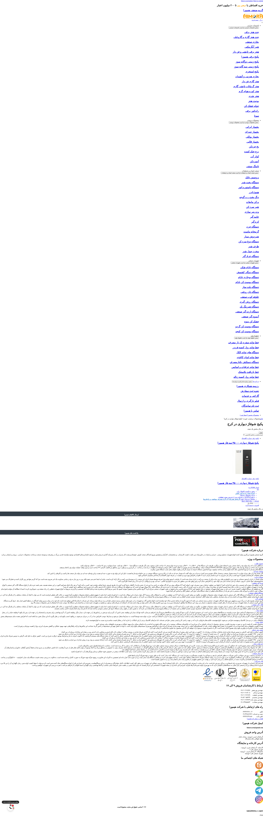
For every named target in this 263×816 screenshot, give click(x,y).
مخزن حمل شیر (251, 251)
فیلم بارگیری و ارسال (248, 401)
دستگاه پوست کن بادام (247, 282)
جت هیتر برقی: (258, 644)
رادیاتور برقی (252, 111)
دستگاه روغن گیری (249, 302)
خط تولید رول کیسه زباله (246, 377)
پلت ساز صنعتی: (257, 653)
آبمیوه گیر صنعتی (250, 316)
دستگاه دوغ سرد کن (248, 241)
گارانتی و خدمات (250, 396)
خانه (261, 419)
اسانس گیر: (259, 599)
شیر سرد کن (252, 207)
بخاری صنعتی (252, 42)
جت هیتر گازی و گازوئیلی (246, 37)
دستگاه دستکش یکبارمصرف (244, 362)
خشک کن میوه (251, 321)
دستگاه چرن (252, 226)
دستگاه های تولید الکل (247, 352)
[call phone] (10, 808)
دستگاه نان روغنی (250, 292)
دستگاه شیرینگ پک (249, 306)
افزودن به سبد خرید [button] (252, 505)
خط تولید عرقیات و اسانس (245, 367)
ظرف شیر (253, 246)
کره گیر (255, 221)
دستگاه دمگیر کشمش (248, 272)
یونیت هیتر (253, 101)
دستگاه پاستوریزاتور (248, 187)
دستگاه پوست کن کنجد (247, 331)
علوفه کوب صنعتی (249, 297)
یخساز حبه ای (252, 132)
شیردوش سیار (251, 236)
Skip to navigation (247, 1)
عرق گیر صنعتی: (257, 583)
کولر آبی (254, 156)
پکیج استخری (252, 71)
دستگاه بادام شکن (249, 267)
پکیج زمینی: (259, 622)
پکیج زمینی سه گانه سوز (246, 66)
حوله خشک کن (251, 106)
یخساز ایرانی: (258, 577)
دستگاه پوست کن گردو (247, 326)
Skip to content (258, 1)
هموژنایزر (254, 192)
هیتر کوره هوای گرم (249, 91)
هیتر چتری (254, 96)
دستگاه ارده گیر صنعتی (247, 311)
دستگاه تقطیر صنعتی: (255, 593)
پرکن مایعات (252, 202)
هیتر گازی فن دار (250, 81)
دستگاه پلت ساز (250, 287)
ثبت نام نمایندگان (250, 406)
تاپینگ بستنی (252, 166)
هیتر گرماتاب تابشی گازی (246, 86)
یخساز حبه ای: (258, 571)
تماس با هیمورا (251, 410)
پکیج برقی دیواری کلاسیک (250, 438)
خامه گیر (254, 217)
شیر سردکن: (258, 661)
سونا (256, 116)
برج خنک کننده (251, 151)
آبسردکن (254, 161)
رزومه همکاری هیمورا (248, 386)
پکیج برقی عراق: (257, 630)
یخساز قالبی (252, 141)
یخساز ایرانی (252, 127)
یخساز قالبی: (258, 563)
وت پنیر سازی (252, 212)
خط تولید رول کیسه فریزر (245, 347)
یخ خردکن (254, 146)
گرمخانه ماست (251, 231)
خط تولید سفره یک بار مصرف (243, 342)
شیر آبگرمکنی (252, 47)
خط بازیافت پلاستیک (248, 372)
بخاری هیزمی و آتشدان (247, 76)
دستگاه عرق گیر (250, 256)
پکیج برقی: (259, 610)
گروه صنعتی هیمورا (253, 10)
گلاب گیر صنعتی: (257, 605)
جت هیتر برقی (251, 32)
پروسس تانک (252, 177)
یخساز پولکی (252, 137)
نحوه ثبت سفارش (250, 391)
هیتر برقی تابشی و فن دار (246, 51)
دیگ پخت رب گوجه (249, 197)
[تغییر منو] (262, 22)
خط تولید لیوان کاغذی (248, 357)
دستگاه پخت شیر (250, 182)
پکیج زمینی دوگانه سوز (247, 61)
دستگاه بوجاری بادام (248, 277)
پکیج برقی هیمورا (250, 56)
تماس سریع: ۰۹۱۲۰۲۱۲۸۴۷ (10, 802)
